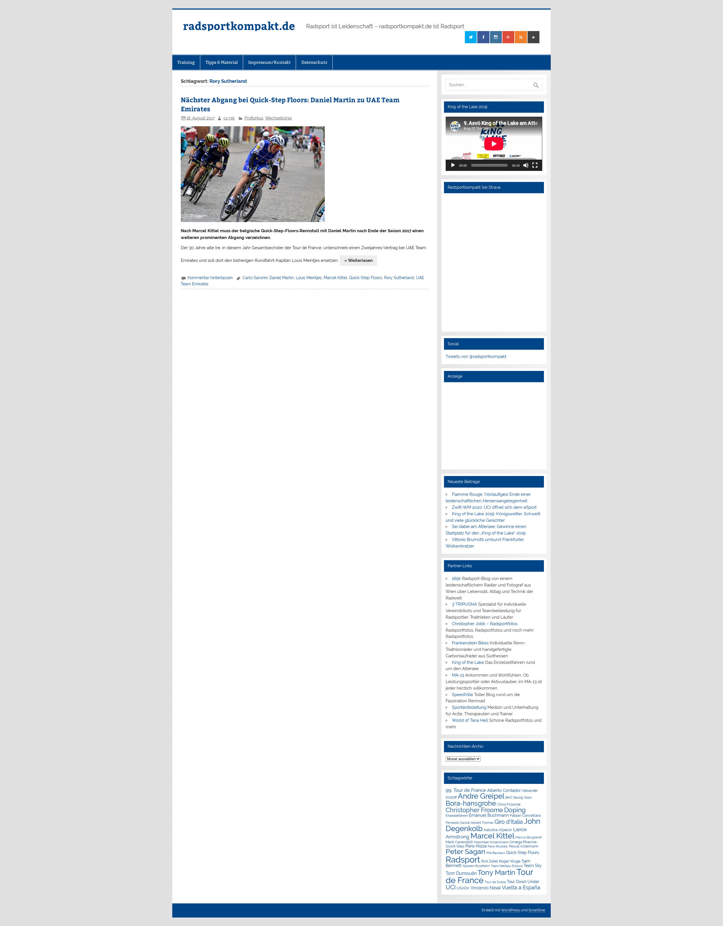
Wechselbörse (278, 118)
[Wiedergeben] (453, 165)
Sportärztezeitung (469, 707)
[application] (494, 144)
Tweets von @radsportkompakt (476, 356)
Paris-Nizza (476, 846)
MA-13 (458, 675)
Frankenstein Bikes (470, 642)
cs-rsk (229, 118)
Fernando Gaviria (458, 823)
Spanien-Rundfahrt (476, 866)
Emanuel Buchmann (489, 815)
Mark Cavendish (459, 842)
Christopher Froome (474, 810)
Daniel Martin (281, 277)
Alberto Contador (504, 790)
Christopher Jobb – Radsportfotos (484, 623)
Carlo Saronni (255, 277)
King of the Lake (468, 662)
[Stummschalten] (526, 165)
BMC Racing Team (519, 797)
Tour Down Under (523, 881)
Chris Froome (509, 804)
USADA (463, 888)
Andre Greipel (481, 796)
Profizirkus (254, 118)
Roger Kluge (510, 861)
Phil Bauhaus (496, 853)
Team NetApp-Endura (506, 866)
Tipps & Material (222, 62)
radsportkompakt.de (239, 25)
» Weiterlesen (358, 260)
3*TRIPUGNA (464, 604)
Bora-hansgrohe (471, 803)
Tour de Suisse (495, 882)
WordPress (510, 910)
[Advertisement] (494, 425)
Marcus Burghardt (528, 837)
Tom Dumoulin (461, 873)
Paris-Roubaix (498, 846)
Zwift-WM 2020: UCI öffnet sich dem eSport (494, 507)
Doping (515, 810)
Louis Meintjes (309, 277)
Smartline (536, 910)
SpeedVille (462, 694)
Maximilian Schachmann (491, 842)
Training (186, 62)
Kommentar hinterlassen (210, 277)
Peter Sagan (465, 851)
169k (456, 578)
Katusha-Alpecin (498, 830)
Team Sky (533, 865)
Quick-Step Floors (365, 277)
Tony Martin (496, 872)
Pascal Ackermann (523, 846)
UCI (451, 887)
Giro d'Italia (509, 821)
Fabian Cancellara (525, 815)
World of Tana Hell (470, 720)
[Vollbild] (535, 165)
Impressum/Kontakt (269, 62)
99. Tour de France (466, 790)
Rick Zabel (489, 861)
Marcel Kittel (335, 277)
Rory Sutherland (399, 277)
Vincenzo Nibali (486, 887)
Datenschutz (314, 62)
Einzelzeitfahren (457, 815)
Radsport (463, 859)
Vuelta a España (521, 887)
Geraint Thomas (482, 823)
